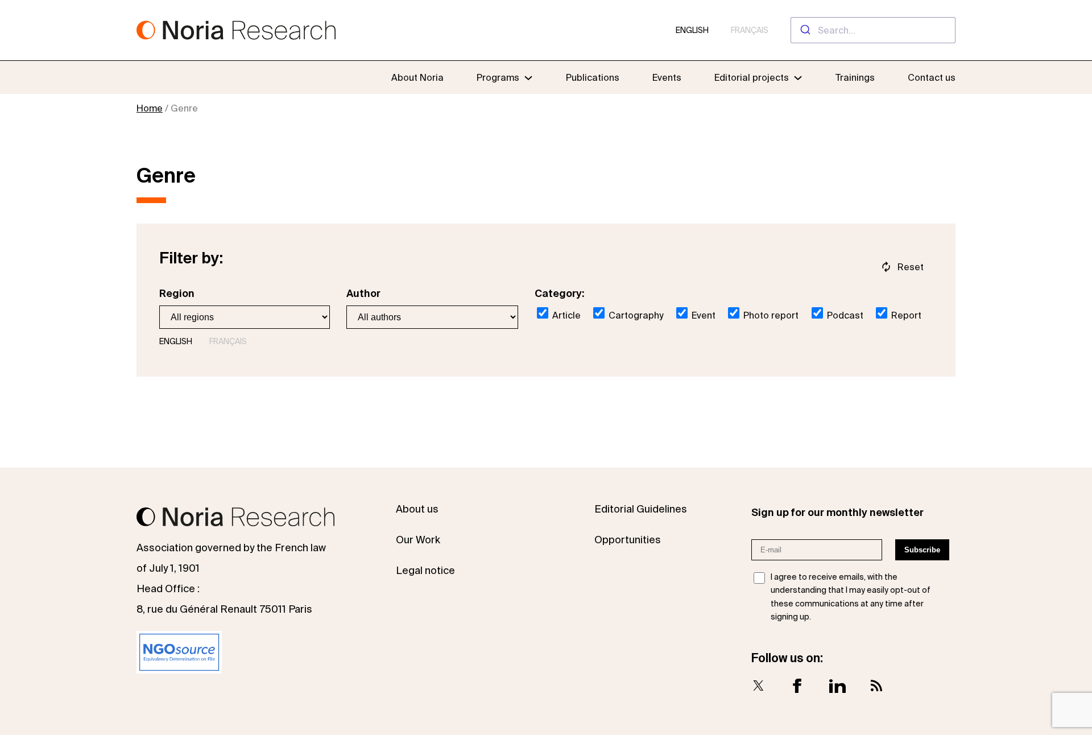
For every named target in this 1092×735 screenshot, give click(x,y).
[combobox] (873, 30)
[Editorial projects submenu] (798, 77)
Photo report (770, 315)
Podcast (844, 315)
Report (905, 315)
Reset (910, 267)
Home (149, 108)
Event (702, 315)
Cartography (634, 315)
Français (749, 30)
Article (565, 315)
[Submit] (804, 30)
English (692, 30)
